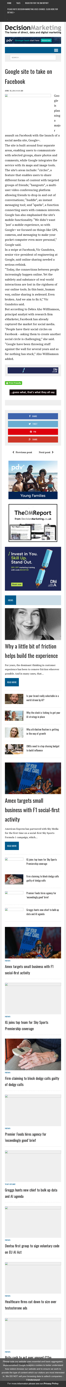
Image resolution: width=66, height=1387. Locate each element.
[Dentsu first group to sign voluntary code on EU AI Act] (33, 1235)
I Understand (33, 1380)
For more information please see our (33, 1383)
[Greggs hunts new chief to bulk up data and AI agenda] (14, 916)
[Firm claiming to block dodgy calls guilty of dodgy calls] (14, 882)
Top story (10, 1184)
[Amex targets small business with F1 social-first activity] (33, 792)
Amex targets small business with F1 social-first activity (32, 809)
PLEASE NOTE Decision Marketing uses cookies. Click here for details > (32, 11)
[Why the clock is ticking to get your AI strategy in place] (14, 718)
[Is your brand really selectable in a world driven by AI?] (14, 702)
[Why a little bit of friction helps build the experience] (33, 637)
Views (10, 600)
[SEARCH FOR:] (33, 57)
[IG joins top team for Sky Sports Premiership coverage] (14, 865)
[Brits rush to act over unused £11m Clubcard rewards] (33, 1347)
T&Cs (18, 3)
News (7, 961)
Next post (44, 452)
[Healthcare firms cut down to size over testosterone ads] (33, 1291)
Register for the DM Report (37, 3)
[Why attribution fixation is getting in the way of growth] (14, 735)
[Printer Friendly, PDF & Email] (13, 383)
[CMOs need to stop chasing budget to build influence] (14, 752)
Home (9, 3)
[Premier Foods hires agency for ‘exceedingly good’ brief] (14, 899)
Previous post (24, 452)
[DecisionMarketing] (33, 29)
